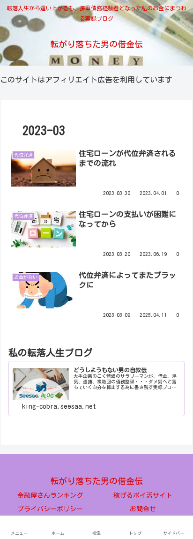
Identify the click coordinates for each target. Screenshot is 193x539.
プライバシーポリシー (50, 509)
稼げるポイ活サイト (142, 495)
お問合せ (143, 509)
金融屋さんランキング (50, 495)
